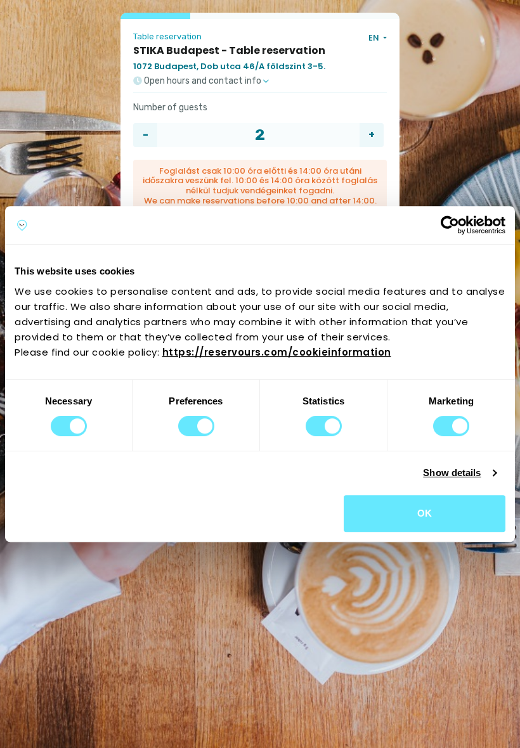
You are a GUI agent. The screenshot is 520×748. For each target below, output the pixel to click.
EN (374, 38)
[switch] (196, 426)
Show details (452, 472)
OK (424, 513)
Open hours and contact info (202, 81)
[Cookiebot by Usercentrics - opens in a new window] (449, 225)
